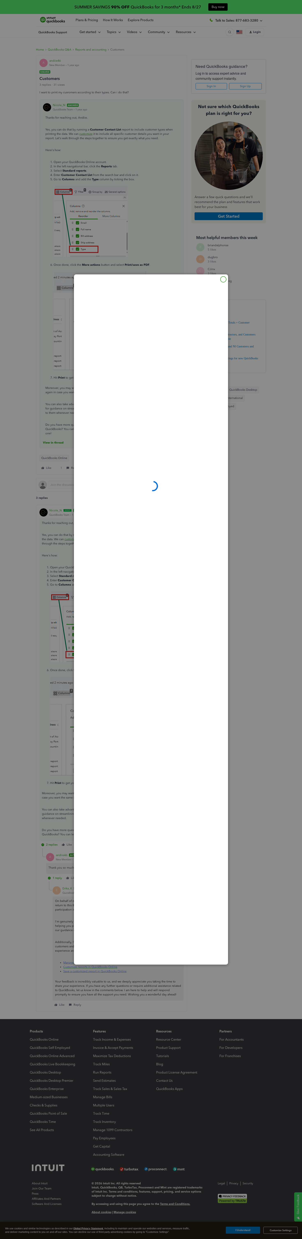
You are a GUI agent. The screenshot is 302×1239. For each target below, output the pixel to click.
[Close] (223, 279)
